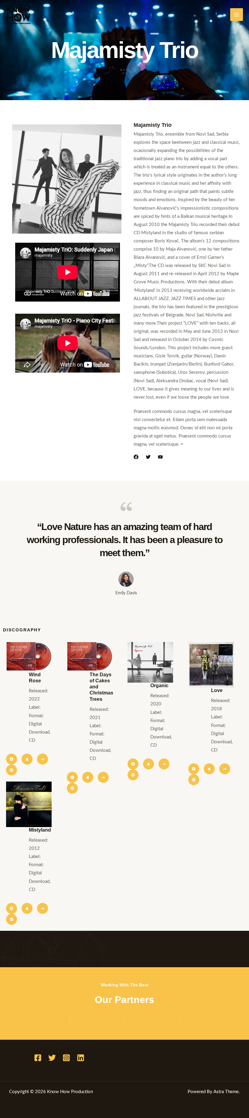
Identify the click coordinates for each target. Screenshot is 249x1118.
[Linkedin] (80, 1058)
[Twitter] (52, 1058)
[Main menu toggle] (236, 14)
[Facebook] (38, 1058)
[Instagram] (66, 1058)
